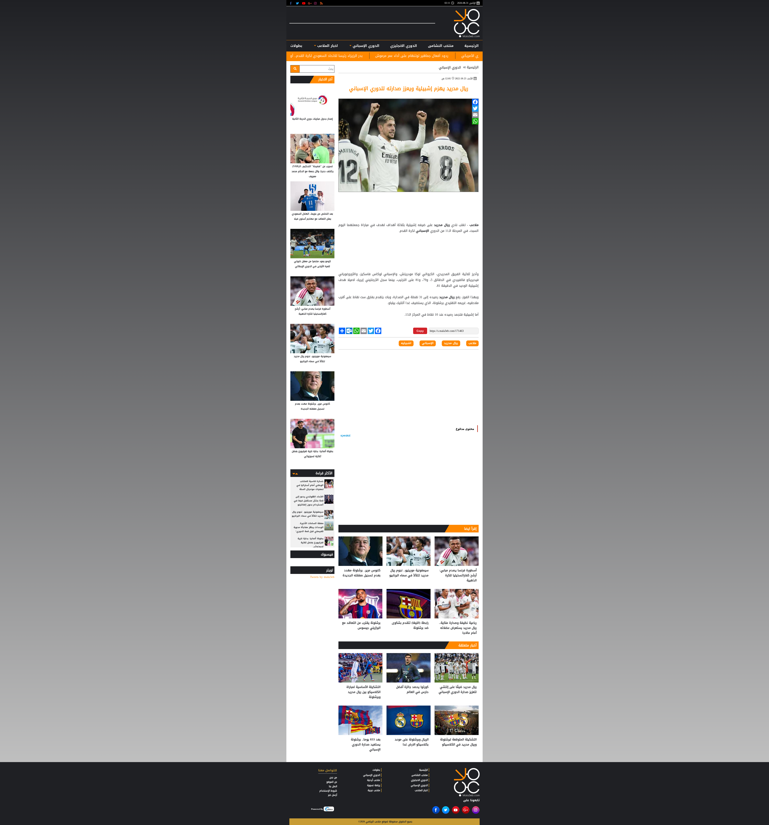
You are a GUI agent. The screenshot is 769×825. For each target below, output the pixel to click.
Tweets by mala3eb (322, 577)
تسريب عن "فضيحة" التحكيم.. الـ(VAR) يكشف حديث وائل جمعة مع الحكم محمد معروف (312, 171)
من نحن (333, 777)
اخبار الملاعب (421, 790)
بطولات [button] (296, 45)
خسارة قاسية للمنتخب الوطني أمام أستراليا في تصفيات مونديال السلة (309, 485)
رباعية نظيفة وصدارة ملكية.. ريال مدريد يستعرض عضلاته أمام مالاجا (458, 627)
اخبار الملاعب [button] (327, 45)
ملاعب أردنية (373, 780)
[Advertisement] (408, 244)
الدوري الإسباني (365, 45)
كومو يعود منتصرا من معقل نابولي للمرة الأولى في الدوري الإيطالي (312, 264)
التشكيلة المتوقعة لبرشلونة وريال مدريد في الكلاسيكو (458, 742)
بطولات (376, 770)
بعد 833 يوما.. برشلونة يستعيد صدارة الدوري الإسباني (365, 744)
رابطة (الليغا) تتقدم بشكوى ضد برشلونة (410, 625)
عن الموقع (331, 782)
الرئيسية (471, 45)
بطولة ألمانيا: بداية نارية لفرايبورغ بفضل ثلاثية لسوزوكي (312, 453)
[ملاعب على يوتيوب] (303, 3)
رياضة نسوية (373, 785)
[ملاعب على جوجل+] (309, 3)
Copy (420, 330)
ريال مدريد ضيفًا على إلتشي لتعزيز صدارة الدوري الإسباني (458, 690)
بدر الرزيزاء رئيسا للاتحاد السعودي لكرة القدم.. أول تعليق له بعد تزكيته (403, 56)
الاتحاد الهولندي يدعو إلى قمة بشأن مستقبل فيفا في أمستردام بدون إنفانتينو (308, 501)
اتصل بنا (333, 786)
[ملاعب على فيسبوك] (291, 3)
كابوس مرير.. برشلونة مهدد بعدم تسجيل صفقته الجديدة (361, 573)
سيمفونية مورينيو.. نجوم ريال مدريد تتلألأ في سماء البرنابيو (409, 573)
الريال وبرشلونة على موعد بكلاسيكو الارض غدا (412, 742)
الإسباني (422, 231)
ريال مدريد (442, 225)
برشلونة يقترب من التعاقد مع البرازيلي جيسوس (302, 56)
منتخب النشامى (441, 45)
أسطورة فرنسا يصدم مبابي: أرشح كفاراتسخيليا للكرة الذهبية (458, 575)
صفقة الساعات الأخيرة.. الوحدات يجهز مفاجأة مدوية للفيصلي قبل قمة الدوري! (308, 527)
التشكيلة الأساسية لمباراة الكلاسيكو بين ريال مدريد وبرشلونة (363, 692)
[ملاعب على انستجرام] (315, 3)
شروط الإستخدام (328, 791)
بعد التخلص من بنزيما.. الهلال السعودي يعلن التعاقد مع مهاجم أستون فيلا (312, 216)
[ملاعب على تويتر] (297, 3)
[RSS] (321, 3)
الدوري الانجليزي (403, 45)
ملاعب (473, 225)
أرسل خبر (332, 795)
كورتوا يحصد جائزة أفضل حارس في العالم (412, 690)
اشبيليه (406, 343)
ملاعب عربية (374, 790)
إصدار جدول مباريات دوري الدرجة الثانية (312, 119)
